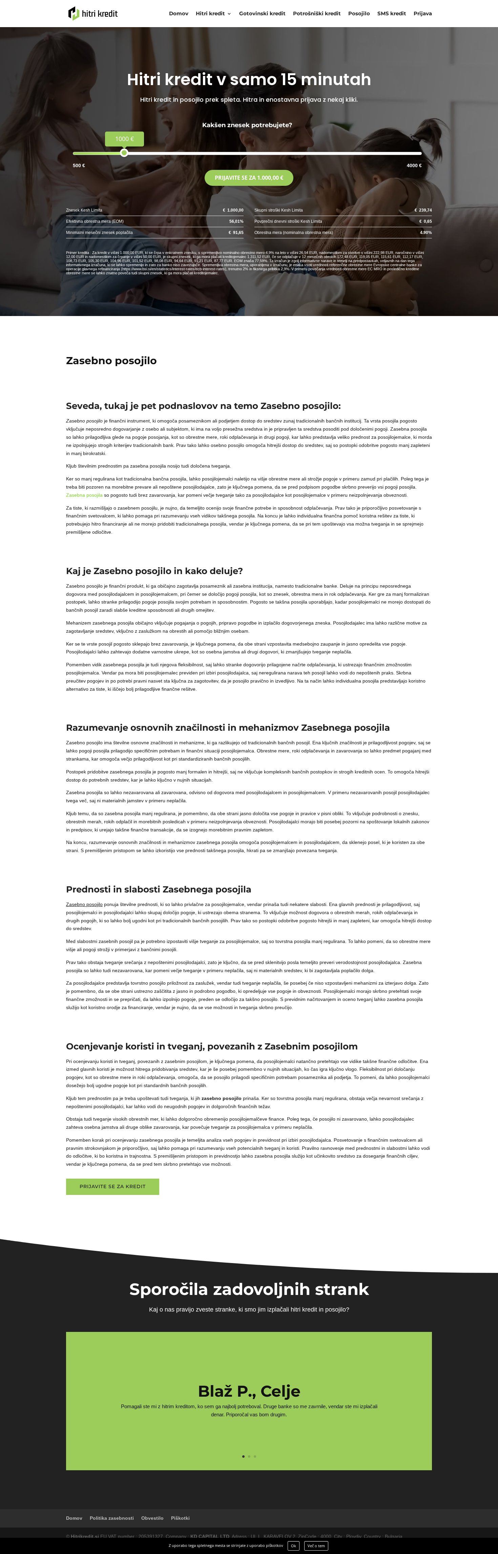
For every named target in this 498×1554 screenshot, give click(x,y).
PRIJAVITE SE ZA (249, 177)
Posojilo (359, 14)
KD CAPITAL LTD (209, 1536)
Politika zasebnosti (112, 1518)
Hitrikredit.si (85, 1536)
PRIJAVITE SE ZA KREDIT (113, 1186)
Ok (293, 1545)
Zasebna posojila (84, 495)
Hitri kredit (210, 14)
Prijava (423, 14)
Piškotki (180, 1518)
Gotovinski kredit (262, 14)
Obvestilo (152, 1518)
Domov (178, 14)
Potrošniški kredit (317, 14)
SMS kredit (391, 14)
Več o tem (316, 1545)
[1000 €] (124, 153)
